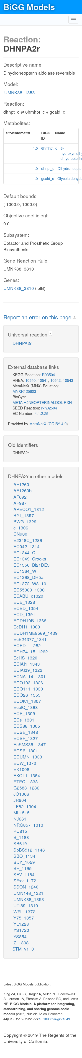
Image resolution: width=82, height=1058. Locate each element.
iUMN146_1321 (28, 893)
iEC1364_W (24, 571)
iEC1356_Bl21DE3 (31, 565)
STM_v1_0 (23, 949)
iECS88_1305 (26, 726)
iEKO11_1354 (26, 775)
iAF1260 (21, 484)
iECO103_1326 (28, 682)
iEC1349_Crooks (29, 558)
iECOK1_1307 (27, 701)
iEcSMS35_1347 (29, 744)
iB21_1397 (23, 515)
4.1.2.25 (41, 413)
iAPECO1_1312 (28, 509)
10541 (43, 380)
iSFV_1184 (24, 874)
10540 (30, 380)
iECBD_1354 (25, 608)
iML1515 (21, 812)
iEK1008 (21, 769)
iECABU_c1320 (28, 596)
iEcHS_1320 (25, 657)
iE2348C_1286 (27, 540)
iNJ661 (19, 819)
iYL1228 (21, 924)
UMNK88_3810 (18, 288)
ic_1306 (20, 527)
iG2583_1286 (26, 787)
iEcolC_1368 (25, 707)
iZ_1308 (21, 942)
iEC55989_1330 (29, 589)
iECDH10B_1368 (29, 620)
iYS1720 (21, 930)
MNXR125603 (24, 391)
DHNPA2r (22, 343)
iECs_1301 (23, 720)
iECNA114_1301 (29, 676)
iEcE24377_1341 (30, 639)
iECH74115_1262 (30, 651)
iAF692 (20, 497)
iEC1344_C (24, 552)
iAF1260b (22, 490)
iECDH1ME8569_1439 (35, 633)
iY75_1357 (23, 918)
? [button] (74, 316)
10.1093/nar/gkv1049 (54, 1018)
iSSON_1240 (25, 886)
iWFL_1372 (24, 911)
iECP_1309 (24, 713)
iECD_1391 (24, 614)
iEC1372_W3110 (29, 583)
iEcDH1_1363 (26, 626)
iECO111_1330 (28, 688)
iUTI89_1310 (25, 905)
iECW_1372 (24, 763)
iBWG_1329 (24, 521)
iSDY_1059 (24, 862)
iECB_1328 (24, 602)
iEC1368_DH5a (28, 577)
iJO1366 (21, 794)
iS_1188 (21, 837)
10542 (55, 380)
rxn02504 (49, 408)
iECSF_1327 (25, 738)
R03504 (48, 374)
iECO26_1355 (27, 695)
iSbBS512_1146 (29, 850)
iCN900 (20, 534)
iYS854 (20, 936)
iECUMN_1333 (27, 756)
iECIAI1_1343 (26, 664)
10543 (68, 380)
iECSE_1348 (25, 732)
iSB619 (20, 843)
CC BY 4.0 (58, 423)
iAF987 (20, 503)
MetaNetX (37, 423)
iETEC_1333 (25, 781)
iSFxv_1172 (24, 880)
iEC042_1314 (26, 546)
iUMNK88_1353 (19, 92)
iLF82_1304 (24, 806)
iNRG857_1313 (28, 825)
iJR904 (19, 800)
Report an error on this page (38, 317)
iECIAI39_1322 (27, 670)
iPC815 (20, 831)
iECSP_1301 (25, 750)
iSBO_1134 (24, 856)
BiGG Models (29, 7)
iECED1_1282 (27, 645)
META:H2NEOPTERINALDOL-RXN (42, 402)
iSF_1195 (22, 868)
